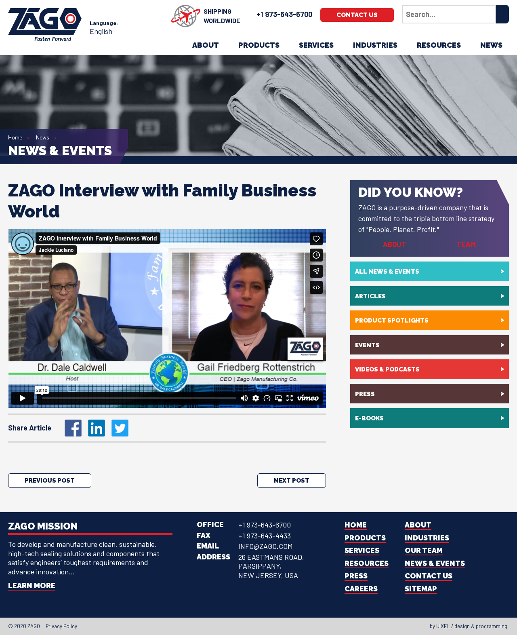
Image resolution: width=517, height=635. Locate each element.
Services (316, 45)
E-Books (369, 418)
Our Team (424, 550)
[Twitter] (246, 626)
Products (259, 45)
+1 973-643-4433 (264, 535)
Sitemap (421, 588)
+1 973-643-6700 (284, 14)
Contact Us (357, 15)
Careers (361, 588)
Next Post (291, 480)
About (205, 45)
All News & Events (387, 271)
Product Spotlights (392, 320)
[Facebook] (239, 626)
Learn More (31, 585)
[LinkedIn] (253, 626)
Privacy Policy (61, 626)
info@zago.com (265, 546)
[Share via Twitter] (120, 428)
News (491, 45)
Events (367, 345)
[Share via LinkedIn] (96, 428)
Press (365, 394)
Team (466, 244)
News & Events (435, 563)
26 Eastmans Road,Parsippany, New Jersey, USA (271, 566)
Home (15, 137)
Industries (375, 45)
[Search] (502, 14)
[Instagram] (261, 626)
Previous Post (50, 480)
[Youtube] (268, 626)
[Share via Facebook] (73, 428)
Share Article (29, 427)
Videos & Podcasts (387, 369)
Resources (439, 45)
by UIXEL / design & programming (468, 626)
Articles (370, 296)
